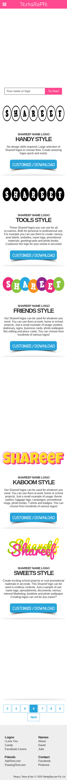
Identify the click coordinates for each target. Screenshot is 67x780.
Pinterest (43, 764)
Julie (41, 749)
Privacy (16, 776)
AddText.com (13, 761)
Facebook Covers (15, 749)
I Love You (11, 741)
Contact (43, 757)
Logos (9, 737)
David (42, 745)
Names (43, 737)
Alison (42, 741)
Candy (9, 745)
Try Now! (53, 91)
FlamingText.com (15, 764)
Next (34, 717)
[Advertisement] (33, 48)
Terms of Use (27, 776)
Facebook (44, 761)
